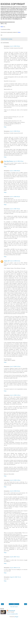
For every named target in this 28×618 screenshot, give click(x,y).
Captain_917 (7, 260)
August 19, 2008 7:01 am (15, 577)
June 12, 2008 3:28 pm (15, 46)
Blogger (16, 616)
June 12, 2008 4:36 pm (18, 161)
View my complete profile (12, 613)
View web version (14, 606)
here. (19, 32)
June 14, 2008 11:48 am (15, 395)
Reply (5, 126)
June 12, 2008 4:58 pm (15, 170)
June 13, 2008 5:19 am (15, 260)
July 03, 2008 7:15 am (15, 556)
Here (2, 26)
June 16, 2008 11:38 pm (15, 480)
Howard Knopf (11, 610)
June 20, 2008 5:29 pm (15, 491)
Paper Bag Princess (8, 161)
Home (14, 604)
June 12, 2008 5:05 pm (15, 196)
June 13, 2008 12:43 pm (15, 366)
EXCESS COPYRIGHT (13, 4)
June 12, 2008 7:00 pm (15, 208)
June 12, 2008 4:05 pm (15, 131)
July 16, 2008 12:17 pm (15, 567)
